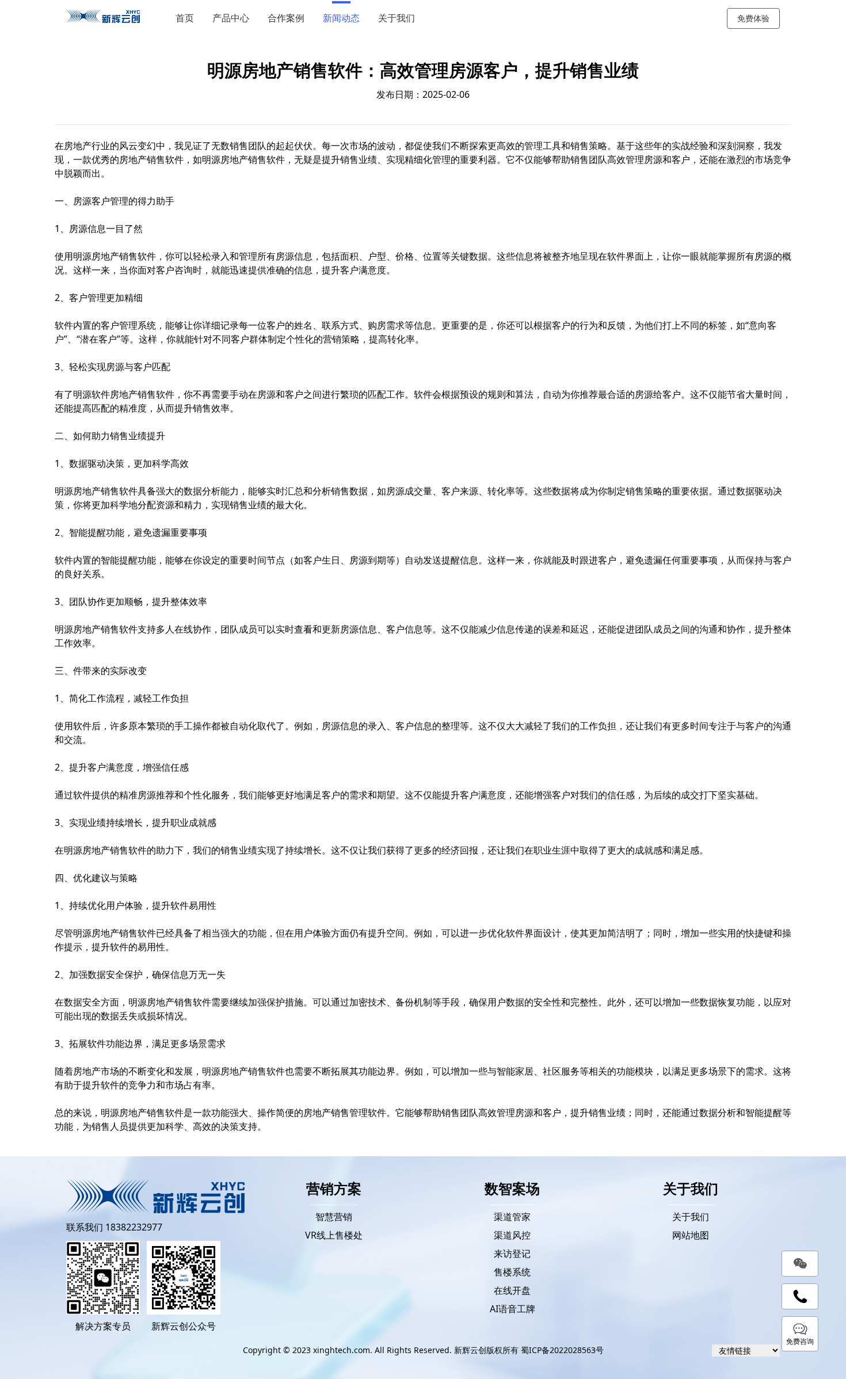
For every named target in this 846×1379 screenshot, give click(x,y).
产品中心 (230, 18)
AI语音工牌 (512, 1308)
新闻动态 (341, 18)
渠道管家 (512, 1216)
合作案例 (286, 18)
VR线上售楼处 (334, 1235)
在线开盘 (512, 1290)
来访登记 (512, 1253)
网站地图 (690, 1235)
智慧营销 (333, 1216)
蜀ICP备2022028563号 (562, 1349)
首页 (185, 18)
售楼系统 (512, 1272)
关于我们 (396, 18)
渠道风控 (512, 1235)
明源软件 (91, 394)
